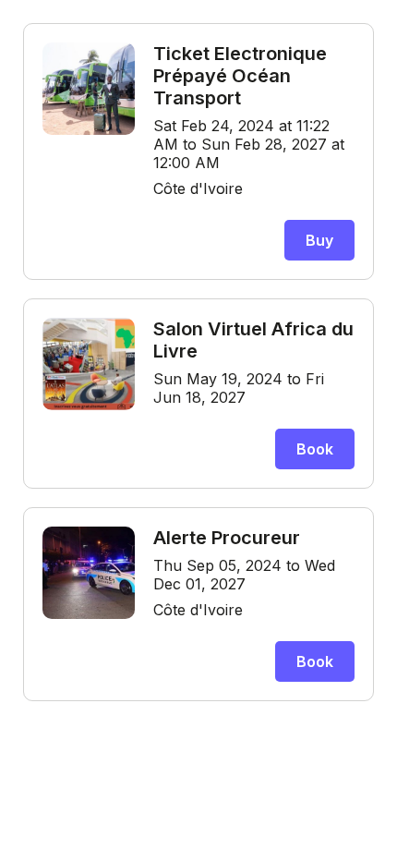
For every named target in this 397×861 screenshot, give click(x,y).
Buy (319, 240)
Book (314, 449)
